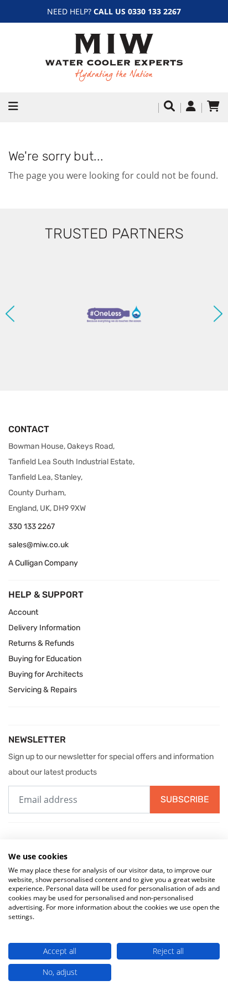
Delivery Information (44, 627)
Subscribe (184, 799)
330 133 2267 (31, 526)
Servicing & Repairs (42, 689)
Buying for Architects (45, 674)
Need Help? (114, 11)
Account (23, 612)
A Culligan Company (43, 563)
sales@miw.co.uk (38, 544)
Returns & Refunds (41, 643)
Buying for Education (44, 658)
